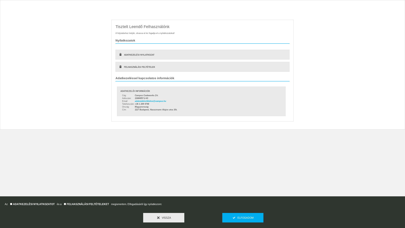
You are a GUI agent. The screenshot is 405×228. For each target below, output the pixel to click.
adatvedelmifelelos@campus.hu (150, 101)
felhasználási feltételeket (88, 204)
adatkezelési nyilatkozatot (34, 204)
